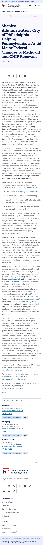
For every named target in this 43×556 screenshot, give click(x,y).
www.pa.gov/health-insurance (14, 379)
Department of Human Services (14, 11)
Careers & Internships (9, 525)
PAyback (5, 516)
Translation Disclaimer (30, 541)
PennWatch (6, 528)
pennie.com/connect (30, 299)
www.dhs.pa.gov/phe (11, 370)
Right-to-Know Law (8, 532)
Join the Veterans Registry (10, 512)
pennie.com (14, 279)
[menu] (39, 6)
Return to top (34, 462)
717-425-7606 (7, 413)
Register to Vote (7, 502)
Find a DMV (5, 505)
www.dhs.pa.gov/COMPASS (25, 191)
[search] (35, 6)
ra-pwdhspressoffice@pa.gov (12, 410)
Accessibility (5, 541)
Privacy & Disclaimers (17, 541)
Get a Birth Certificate (9, 509)
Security (4, 543)
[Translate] (30, 5)
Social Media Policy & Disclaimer (17, 543)
